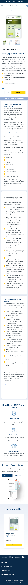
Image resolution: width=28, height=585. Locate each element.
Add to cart (18, 92)
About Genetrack (6, 570)
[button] (3, 531)
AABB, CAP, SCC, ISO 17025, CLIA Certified (14, 1)
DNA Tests (7, 10)
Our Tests (4, 562)
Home (3, 10)
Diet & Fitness (14, 10)
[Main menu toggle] (2, 5)
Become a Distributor (7, 574)
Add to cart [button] (14, 545)
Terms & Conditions (11, 582)
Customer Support (6, 566)
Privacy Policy (18, 582)
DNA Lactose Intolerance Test (11, 534)
